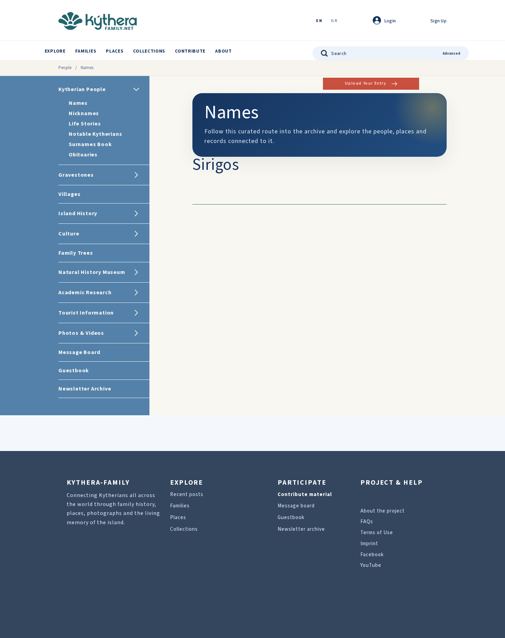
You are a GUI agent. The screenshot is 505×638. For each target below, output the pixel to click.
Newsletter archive (301, 529)
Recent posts (186, 494)
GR (334, 21)
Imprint (369, 543)
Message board (296, 505)
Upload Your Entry (365, 83)
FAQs (366, 521)
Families (86, 51)
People (64, 68)
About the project (382, 511)
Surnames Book (90, 144)
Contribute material (305, 494)
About (223, 51)
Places (114, 51)
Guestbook (291, 517)
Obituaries (83, 154)
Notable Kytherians (95, 134)
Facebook (372, 554)
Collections (149, 51)
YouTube (370, 565)
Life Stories (85, 124)
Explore (55, 51)
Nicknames (84, 113)
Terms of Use (376, 532)
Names (78, 103)
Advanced (451, 53)
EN (319, 21)
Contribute (190, 51)
